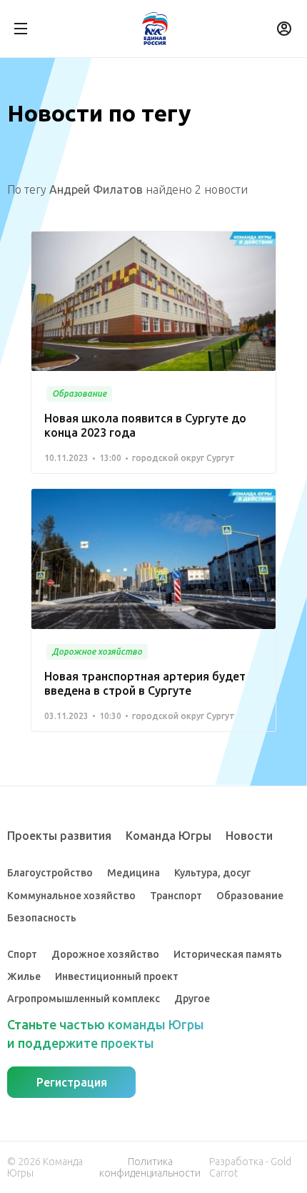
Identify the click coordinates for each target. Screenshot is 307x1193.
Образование (249, 895)
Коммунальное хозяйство (71, 895)
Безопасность (41, 918)
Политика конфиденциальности (150, 1167)
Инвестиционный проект (116, 976)
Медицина (133, 872)
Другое (192, 998)
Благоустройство (50, 872)
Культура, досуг (212, 872)
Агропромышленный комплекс (83, 998)
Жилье (24, 976)
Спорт (22, 954)
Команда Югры (168, 835)
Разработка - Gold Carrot (250, 1167)
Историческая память (227, 954)
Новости (249, 835)
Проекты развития (59, 835)
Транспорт (176, 895)
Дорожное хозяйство (105, 954)
